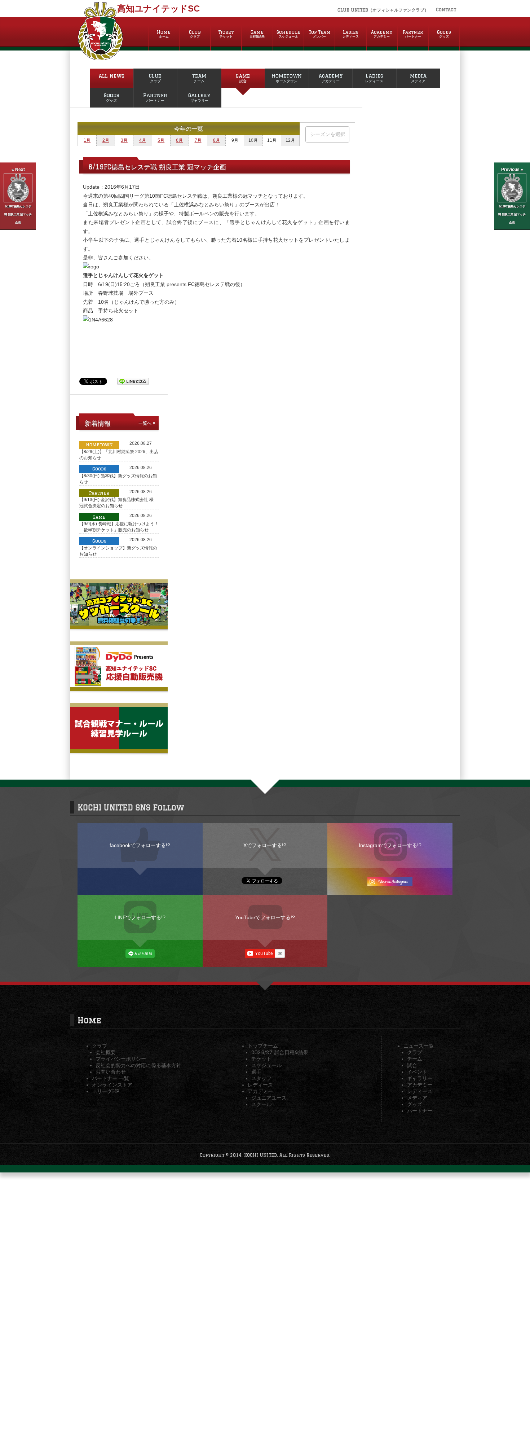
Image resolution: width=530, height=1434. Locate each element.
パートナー (419, 1111)
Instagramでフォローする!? (390, 845)
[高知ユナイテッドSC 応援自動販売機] (119, 684)
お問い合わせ (111, 1072)
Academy (381, 34)
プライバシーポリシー (121, 1059)
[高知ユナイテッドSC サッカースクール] (119, 623)
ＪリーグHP (105, 1091)
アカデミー (260, 1091)
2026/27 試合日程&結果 (279, 1052)
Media (418, 78)
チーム (414, 1059)
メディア (417, 1098)
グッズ (414, 1104)
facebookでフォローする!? (140, 845)
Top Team (320, 34)
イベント (417, 1072)
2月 (105, 140)
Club (195, 34)
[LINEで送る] (133, 381)
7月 (198, 140)
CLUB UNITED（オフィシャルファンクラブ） (383, 10)
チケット (261, 1059)
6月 (179, 140)
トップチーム (263, 1046)
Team (199, 78)
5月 (161, 140)
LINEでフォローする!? (140, 917)
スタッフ (261, 1078)
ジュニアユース (269, 1098)
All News (111, 76)
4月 (142, 140)
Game (257, 34)
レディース (260, 1085)
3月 (124, 140)
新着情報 (98, 423)
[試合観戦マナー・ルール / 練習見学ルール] (119, 746)
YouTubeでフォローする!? (265, 917)
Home (164, 34)
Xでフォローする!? (264, 845)
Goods (444, 34)
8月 (216, 140)
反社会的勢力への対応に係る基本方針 (138, 1065)
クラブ (99, 1046)
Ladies (351, 34)
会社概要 (106, 1052)
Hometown (286, 78)
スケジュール (266, 1065)
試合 (412, 1065)
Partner (413, 34)
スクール (261, 1104)
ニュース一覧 (418, 1046)
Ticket (226, 34)
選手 (256, 1072)
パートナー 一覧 (110, 1078)
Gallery (199, 97)
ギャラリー (419, 1078)
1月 (87, 140)
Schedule (288, 34)
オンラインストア (112, 1085)
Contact (446, 9)
